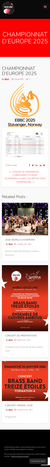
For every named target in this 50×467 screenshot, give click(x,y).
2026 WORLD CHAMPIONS (20, 239)
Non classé (12, 165)
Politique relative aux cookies (20, 456)
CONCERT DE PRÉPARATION (21, 335)
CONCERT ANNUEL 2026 (19, 405)
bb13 (7, 79)
